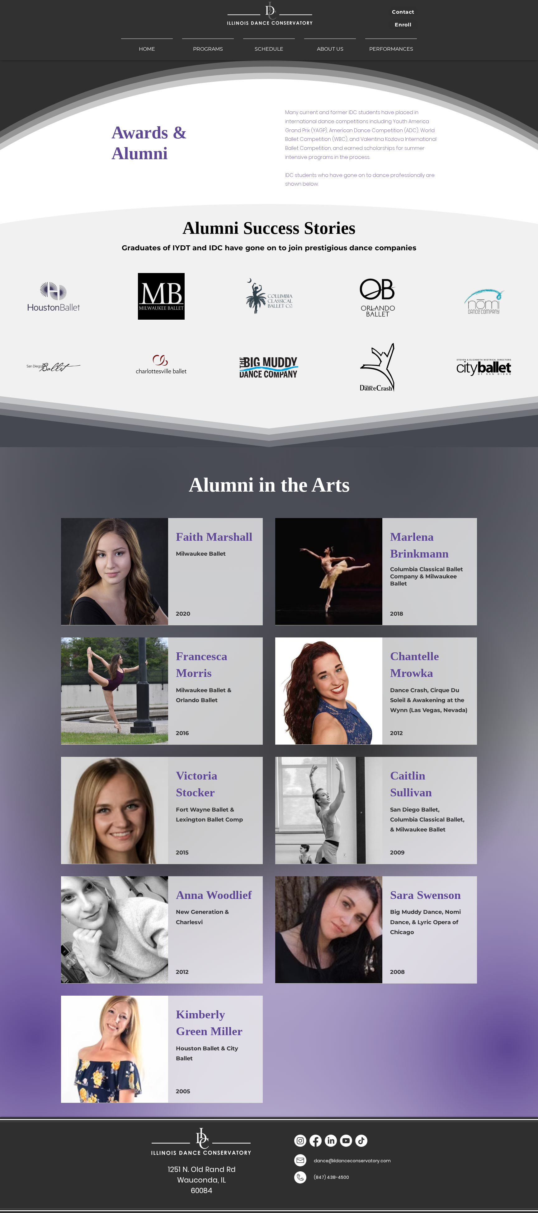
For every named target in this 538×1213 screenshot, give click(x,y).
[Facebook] (315, 1141)
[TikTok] (361, 1141)
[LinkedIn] (331, 1141)
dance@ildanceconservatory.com (352, 1161)
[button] (207, 46)
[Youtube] (346, 1141)
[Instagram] (300, 1141)
